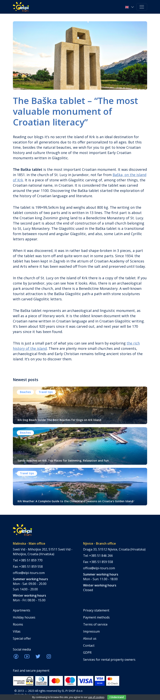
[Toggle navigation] (141, 7)
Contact (88, 645)
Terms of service (95, 624)
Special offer (22, 638)
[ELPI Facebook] (16, 657)
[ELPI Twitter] (38, 657)
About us (89, 638)
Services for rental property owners (109, 659)
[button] (130, 7)
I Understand (117, 697)
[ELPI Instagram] (49, 657)
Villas (16, 631)
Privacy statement (96, 610)
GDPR (87, 652)
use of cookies (96, 697)
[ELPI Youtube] (27, 657)
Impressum (91, 631)
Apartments (21, 610)
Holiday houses (24, 617)
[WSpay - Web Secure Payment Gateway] (23, 680)
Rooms (18, 624)
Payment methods (96, 617)
